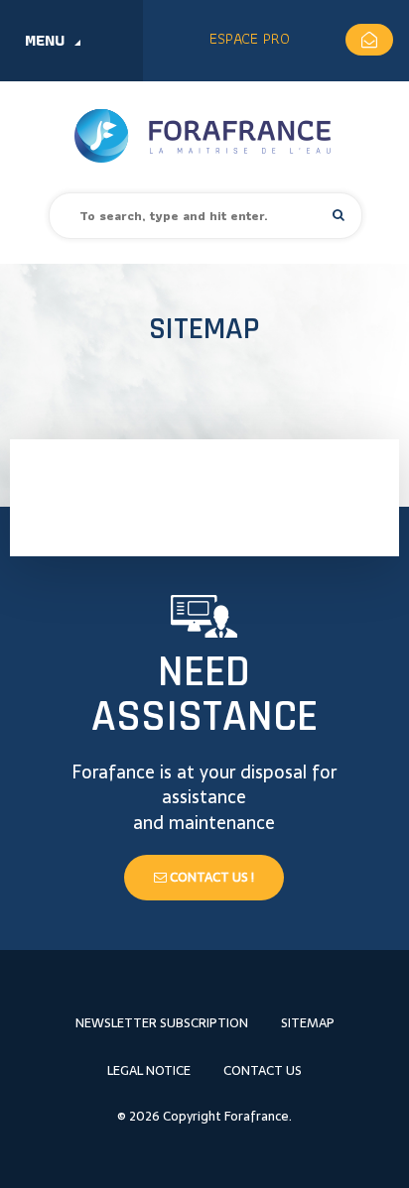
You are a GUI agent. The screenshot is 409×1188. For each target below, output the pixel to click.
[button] (338, 214)
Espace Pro (249, 38)
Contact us (262, 1070)
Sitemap (308, 1022)
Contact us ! (210, 877)
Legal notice (149, 1070)
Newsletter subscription (161, 1022)
